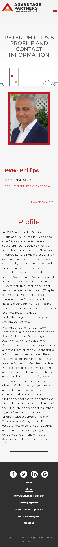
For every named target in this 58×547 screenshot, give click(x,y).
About (29, 489)
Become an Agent (29, 516)
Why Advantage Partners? (29, 496)
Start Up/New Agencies (29, 509)
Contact (29, 523)
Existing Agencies (29, 502)
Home (29, 482)
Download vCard (42, 201)
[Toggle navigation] (55, 10)
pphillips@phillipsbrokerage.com (27, 185)
